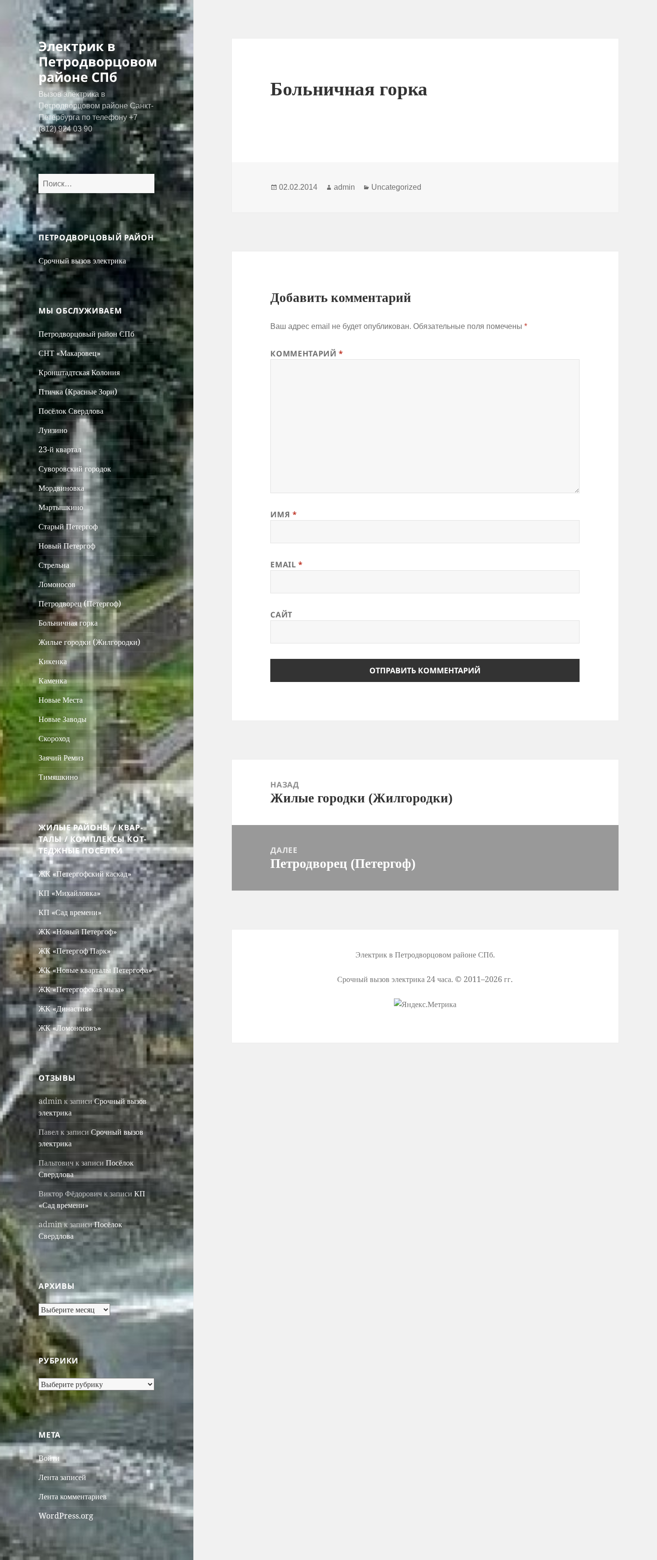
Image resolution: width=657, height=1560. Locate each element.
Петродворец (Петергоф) (79, 603)
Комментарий (306, 353)
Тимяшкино (58, 777)
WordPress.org (65, 1515)
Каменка (52, 680)
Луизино (52, 430)
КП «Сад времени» (69, 912)
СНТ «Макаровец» (69, 353)
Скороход (54, 738)
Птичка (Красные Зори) (77, 391)
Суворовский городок (74, 468)
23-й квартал (59, 449)
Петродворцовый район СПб (86, 333)
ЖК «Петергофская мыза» (81, 989)
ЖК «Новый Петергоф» (77, 931)
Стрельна (53, 565)
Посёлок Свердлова (70, 411)
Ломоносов (57, 584)
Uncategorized (396, 187)
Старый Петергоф (68, 526)
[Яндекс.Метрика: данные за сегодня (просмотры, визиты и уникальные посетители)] (425, 1004)
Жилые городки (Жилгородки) (89, 642)
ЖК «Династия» (65, 1008)
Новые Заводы (62, 719)
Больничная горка (68, 622)
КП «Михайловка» (69, 893)
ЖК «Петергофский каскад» (84, 873)
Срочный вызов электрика (82, 260)
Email (286, 564)
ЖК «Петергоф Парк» (74, 950)
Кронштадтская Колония (79, 372)
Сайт (281, 614)
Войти (49, 1458)
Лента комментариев (72, 1496)
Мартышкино (60, 507)
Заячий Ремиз (60, 757)
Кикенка (52, 661)
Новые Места (60, 700)
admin (344, 187)
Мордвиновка (61, 488)
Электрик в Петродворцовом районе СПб (97, 61)
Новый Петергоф (66, 545)
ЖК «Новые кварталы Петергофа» (95, 970)
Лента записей (62, 1477)
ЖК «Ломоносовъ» (69, 1028)
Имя (283, 514)
